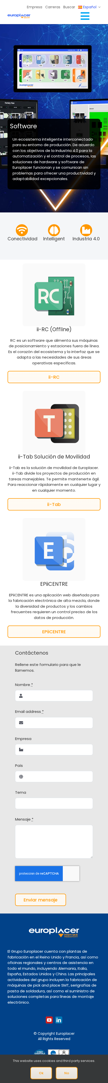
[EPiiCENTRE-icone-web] (54, 520)
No (66, 1073)
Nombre (24, 684)
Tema (20, 792)
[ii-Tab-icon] (54, 392)
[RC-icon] (54, 265)
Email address (29, 711)
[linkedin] (58, 1019)
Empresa (23, 738)
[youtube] (49, 1019)
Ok (41, 1073)
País (19, 765)
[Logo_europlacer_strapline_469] (19, 15)
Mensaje (24, 819)
